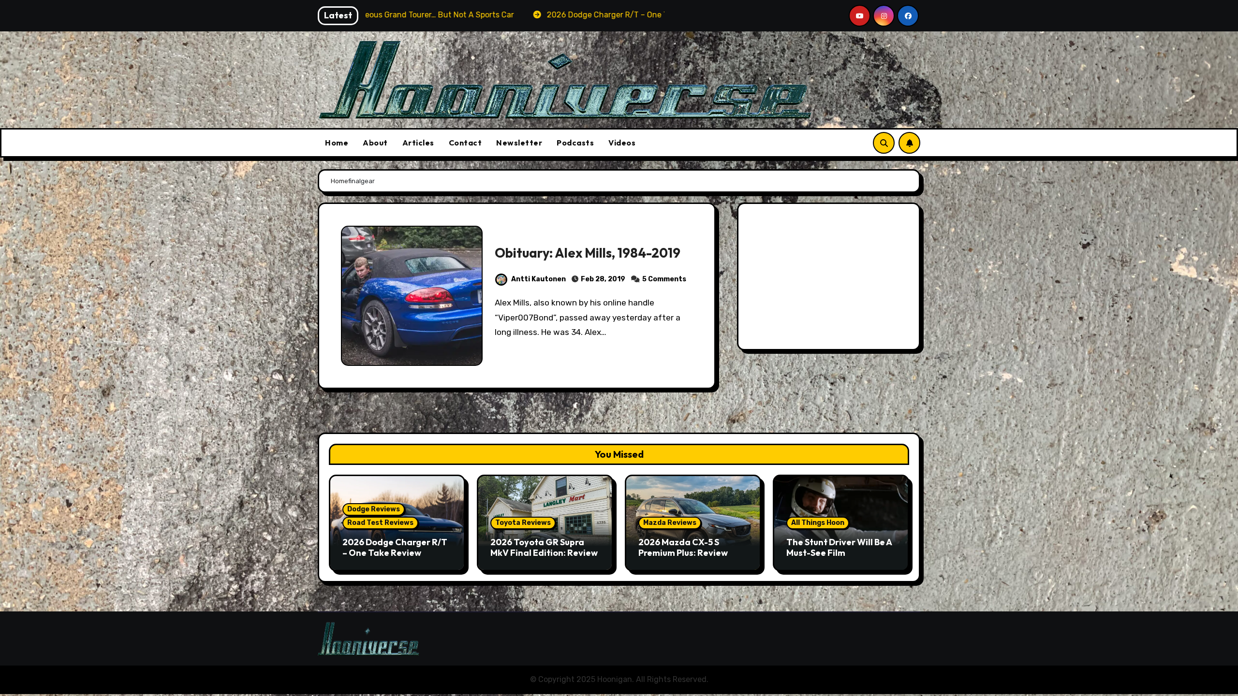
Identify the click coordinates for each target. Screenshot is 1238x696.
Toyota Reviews (523, 523)
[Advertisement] (830, 279)
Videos (621, 142)
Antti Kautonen (538, 279)
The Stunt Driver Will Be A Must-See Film (839, 547)
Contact (465, 142)
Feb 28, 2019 (603, 279)
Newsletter (519, 142)
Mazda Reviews (669, 523)
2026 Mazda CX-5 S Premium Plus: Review (683, 547)
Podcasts (575, 142)
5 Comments (664, 279)
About (375, 142)
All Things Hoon (817, 523)
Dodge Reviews (373, 509)
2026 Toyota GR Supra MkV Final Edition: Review (544, 547)
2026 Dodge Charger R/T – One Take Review (394, 547)
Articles (418, 142)
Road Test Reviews (380, 523)
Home (336, 142)
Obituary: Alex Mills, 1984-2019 (587, 253)
